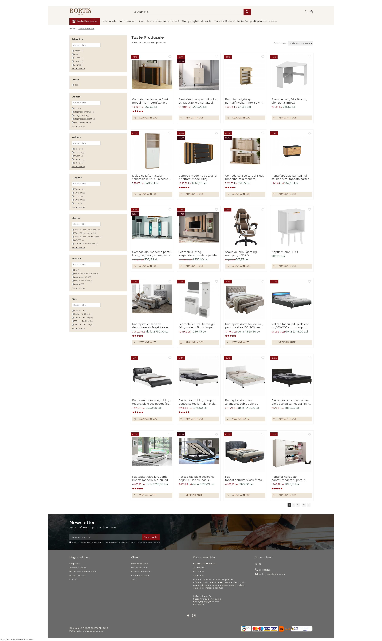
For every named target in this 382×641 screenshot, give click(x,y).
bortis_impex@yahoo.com (271, 574)
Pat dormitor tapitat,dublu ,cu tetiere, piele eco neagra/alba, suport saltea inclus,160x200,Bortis (152, 402)
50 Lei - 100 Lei (81, 314)
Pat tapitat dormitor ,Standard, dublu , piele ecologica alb (240, 402)
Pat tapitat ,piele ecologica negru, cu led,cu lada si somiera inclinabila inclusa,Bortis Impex (196, 478)
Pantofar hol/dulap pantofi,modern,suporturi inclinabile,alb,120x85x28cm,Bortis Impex (292, 478)
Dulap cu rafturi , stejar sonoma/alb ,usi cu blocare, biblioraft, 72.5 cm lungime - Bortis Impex (151, 177)
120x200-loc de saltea (84, 243)
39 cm (77, 50)
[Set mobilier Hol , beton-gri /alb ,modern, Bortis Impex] (199, 299)
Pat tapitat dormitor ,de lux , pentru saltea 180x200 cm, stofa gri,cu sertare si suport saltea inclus (244, 326)
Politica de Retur (139, 567)
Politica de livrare (77, 575)
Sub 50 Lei (79, 310)
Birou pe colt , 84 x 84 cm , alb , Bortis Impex (289, 101)
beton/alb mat (81, 122)
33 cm (77, 61)
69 (304, 504)
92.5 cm (78, 152)
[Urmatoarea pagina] (309, 505)
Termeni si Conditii (78, 567)
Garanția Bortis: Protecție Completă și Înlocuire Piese (245, 21)
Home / (73, 28)
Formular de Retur (140, 575)
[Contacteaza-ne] (306, 12)
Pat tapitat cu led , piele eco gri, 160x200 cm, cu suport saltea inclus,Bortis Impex (290, 326)
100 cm (77, 159)
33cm (77, 65)
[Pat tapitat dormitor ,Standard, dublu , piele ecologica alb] (245, 376)
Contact (73, 579)
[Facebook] (188, 615)
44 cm (77, 57)
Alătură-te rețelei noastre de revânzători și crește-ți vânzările (175, 21)
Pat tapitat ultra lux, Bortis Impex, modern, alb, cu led (150, 478)
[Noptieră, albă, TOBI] (292, 227)
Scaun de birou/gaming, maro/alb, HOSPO (241, 253)
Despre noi (74, 563)
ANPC (134, 579)
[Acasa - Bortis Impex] (84, 12)
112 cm (77, 203)
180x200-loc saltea (83, 233)
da (75, 85)
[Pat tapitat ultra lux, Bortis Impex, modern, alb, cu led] (152, 452)
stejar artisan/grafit (83, 119)
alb (75, 108)
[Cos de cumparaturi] (311, 12)
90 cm (77, 163)
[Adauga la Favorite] (170, 57)
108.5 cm (78, 200)
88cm (77, 156)
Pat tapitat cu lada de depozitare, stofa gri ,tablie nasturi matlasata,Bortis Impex (150, 326)
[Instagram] (194, 615)
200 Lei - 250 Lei (82, 324)
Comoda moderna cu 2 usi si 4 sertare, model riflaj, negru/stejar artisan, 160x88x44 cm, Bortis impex (198, 177)
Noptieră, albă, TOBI (285, 252)
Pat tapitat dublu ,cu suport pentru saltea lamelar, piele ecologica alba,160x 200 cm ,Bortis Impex (197, 402)
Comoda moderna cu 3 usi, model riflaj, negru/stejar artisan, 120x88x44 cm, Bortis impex (151, 101)
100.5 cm (78, 193)
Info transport (127, 21)
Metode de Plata (139, 563)
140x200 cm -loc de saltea (86, 236)
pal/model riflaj (81, 277)
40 (75, 54)
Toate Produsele (87, 21)
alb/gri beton (80, 115)
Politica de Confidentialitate (148, 542)
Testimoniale (108, 21)
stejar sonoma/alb (82, 112)
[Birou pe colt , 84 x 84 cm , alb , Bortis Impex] (292, 75)
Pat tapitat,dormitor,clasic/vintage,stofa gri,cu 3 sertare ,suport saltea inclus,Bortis (245, 478)
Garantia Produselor (141, 571)
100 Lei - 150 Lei (81, 317)
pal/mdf (78, 284)
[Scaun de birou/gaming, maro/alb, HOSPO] (245, 227)
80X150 (77, 240)
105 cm (77, 196)
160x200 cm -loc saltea (85, 229)
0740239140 (264, 570)
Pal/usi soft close (82, 280)
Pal (75, 270)
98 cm (77, 149)
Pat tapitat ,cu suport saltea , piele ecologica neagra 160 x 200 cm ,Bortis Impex (291, 402)
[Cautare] (247, 12)
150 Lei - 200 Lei (81, 321)
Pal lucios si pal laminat (85, 273)
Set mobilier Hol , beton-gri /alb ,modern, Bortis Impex (197, 326)
